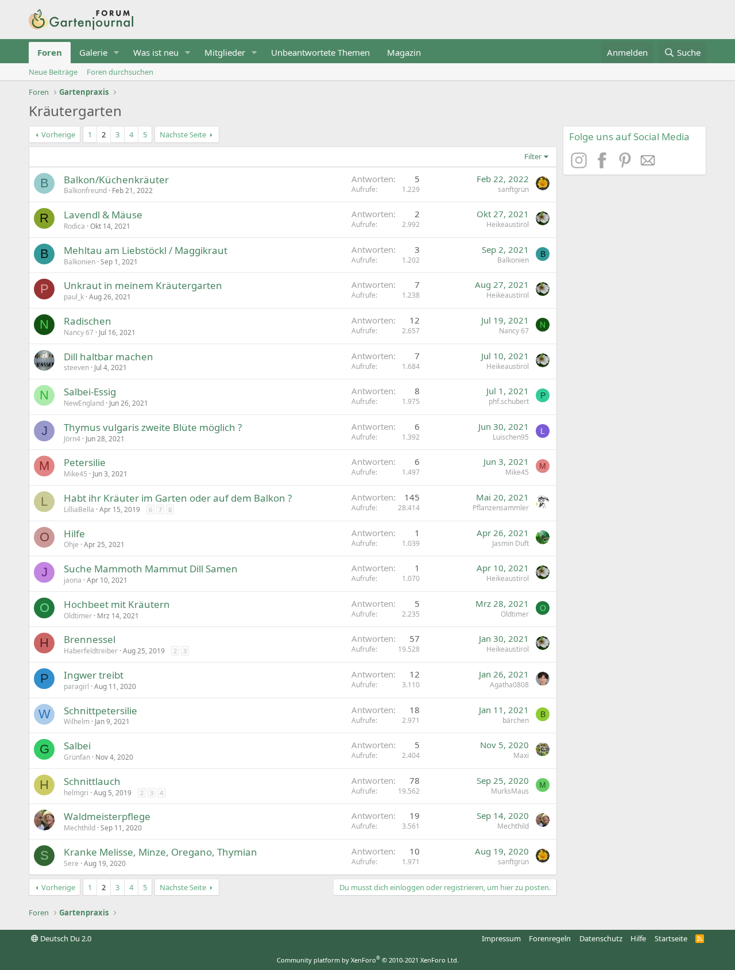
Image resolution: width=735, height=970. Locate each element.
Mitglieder (224, 52)
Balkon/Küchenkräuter (116, 179)
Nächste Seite (183, 134)
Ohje (71, 544)
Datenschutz (600, 938)
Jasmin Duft (510, 543)
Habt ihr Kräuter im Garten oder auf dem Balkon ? (178, 498)
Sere (71, 863)
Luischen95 (511, 437)
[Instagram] (580, 165)
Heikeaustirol (507, 224)
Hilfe (74, 533)
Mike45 (75, 474)
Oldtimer (78, 616)
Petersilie (85, 462)
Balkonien (79, 262)
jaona (73, 580)
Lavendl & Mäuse (103, 214)
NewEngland (84, 403)
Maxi (521, 755)
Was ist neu (156, 52)
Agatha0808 (509, 685)
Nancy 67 (79, 332)
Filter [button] (532, 156)
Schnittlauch (92, 781)
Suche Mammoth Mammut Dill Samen (151, 568)
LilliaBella (79, 509)
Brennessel (89, 639)
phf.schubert (509, 401)
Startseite (671, 938)
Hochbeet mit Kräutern (117, 604)
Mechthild (79, 828)
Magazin (404, 52)
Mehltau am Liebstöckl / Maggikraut (145, 250)
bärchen (515, 720)
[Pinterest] (626, 165)
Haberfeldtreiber (91, 651)
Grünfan (77, 757)
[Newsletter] (648, 165)
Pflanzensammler (501, 508)
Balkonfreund (85, 190)
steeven (76, 367)
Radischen (87, 321)
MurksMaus (510, 791)
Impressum (501, 938)
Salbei (77, 745)
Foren (49, 52)
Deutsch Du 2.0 (64, 938)
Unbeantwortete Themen (320, 52)
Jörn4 (72, 439)
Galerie (93, 52)
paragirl (76, 686)
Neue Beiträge (53, 72)
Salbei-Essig (90, 391)
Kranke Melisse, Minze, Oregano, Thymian (160, 852)
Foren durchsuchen (120, 72)
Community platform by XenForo (368, 960)
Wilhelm (77, 721)
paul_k (74, 297)
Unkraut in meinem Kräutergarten (143, 285)
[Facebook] (603, 165)
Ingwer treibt (93, 675)
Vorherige (58, 134)
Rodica (74, 226)
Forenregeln (550, 938)
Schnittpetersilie (100, 710)
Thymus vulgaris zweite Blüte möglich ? (153, 427)
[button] (117, 52)
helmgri (76, 793)
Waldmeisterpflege (107, 816)
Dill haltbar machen (108, 356)
